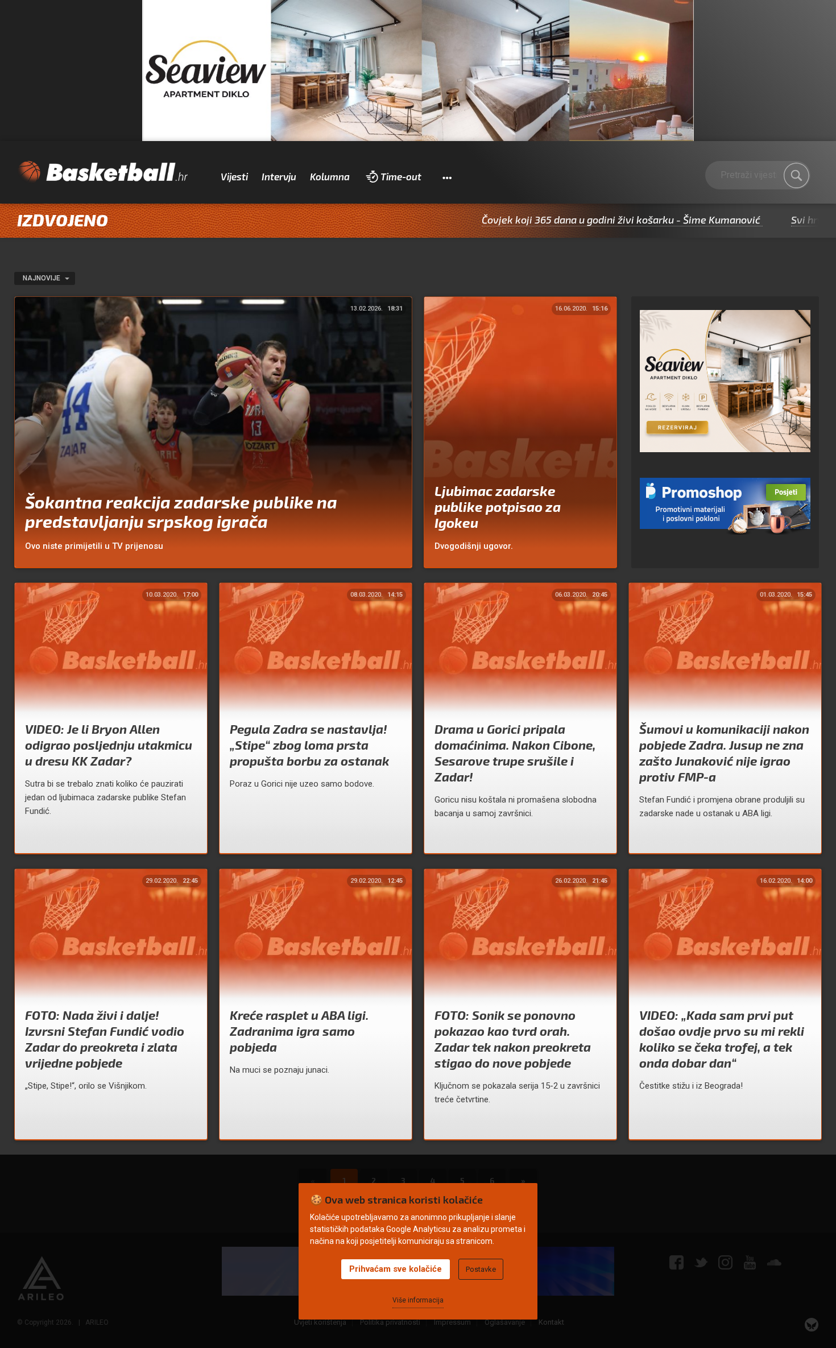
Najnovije (42, 278)
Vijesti (234, 176)
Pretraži (796, 176)
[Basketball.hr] (102, 172)
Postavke (481, 1269)
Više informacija (418, 1300)
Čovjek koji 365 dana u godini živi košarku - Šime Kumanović (565, 219)
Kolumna (330, 176)
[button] (447, 176)
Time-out (400, 176)
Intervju (279, 176)
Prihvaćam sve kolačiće (395, 1269)
